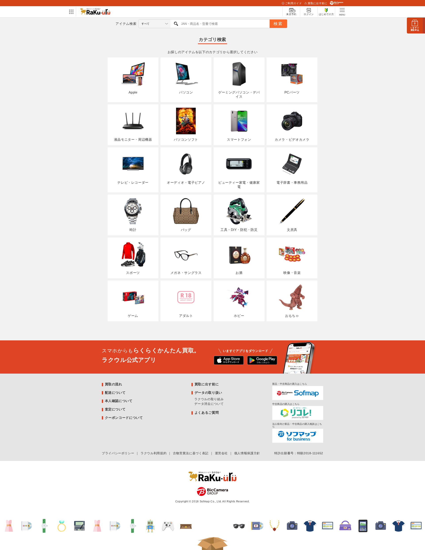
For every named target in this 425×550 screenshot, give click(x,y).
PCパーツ (292, 92)
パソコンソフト (186, 139)
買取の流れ (113, 384)
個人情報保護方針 (247, 453)
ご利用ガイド (293, 3)
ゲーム (133, 316)
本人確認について (119, 401)
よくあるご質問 (207, 412)
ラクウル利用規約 (153, 453)
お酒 (239, 273)
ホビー (239, 316)
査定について (115, 409)
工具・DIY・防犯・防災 (239, 230)
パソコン (186, 92)
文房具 (292, 230)
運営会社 (221, 453)
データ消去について (209, 404)
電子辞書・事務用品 (292, 182)
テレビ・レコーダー (133, 182)
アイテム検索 (126, 23)
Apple (133, 92)
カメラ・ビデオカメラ (292, 139)
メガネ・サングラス (186, 273)
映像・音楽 (292, 273)
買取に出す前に (317, 3)
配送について (115, 392)
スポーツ (133, 273)
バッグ (186, 230)
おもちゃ (292, 316)
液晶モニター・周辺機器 (133, 139)
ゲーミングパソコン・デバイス (239, 94)
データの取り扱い (208, 392)
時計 (132, 230)
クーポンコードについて (124, 417)
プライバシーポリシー (118, 453)
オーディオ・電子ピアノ (186, 182)
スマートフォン (239, 139)
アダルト (186, 316)
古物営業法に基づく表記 (191, 453)
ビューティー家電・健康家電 (239, 185)
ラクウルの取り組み (209, 399)
